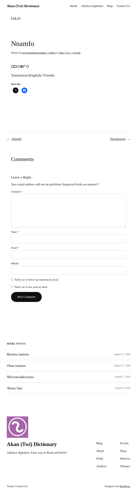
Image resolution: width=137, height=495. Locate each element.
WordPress (125, 486)
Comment (17, 191)
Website (15, 263)
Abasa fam (14, 388)
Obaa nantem (16, 366)
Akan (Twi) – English (69, 53)
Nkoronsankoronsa (20, 377)
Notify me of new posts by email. (31, 287)
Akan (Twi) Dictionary (23, 6)
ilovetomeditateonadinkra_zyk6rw (39, 53)
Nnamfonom (118, 139)
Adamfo (16, 139)
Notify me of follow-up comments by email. (37, 279)
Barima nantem (18, 354)
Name (15, 232)
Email (15, 248)
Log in (15, 18)
